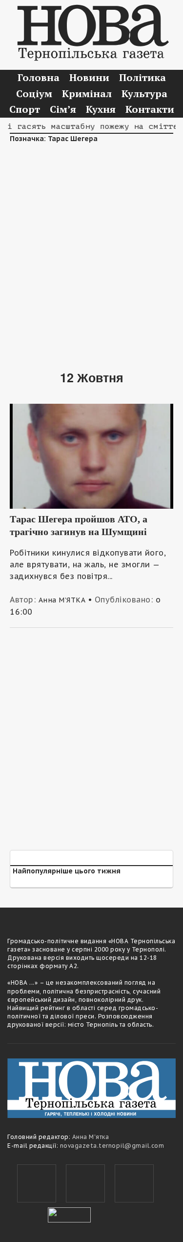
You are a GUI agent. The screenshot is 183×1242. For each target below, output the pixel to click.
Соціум (34, 93)
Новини (89, 77)
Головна (39, 77)
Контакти (149, 109)
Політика (142, 77)
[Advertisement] (91, 249)
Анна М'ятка (90, 1136)
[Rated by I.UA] (69, 1214)
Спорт (24, 109)
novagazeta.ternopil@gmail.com (112, 1145)
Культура (144, 93)
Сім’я (63, 109)
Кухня (101, 109)
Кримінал (87, 93)
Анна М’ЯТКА (62, 600)
